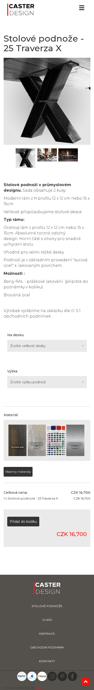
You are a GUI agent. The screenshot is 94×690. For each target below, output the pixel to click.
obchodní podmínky (47, 647)
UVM (39, 688)
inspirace (47, 633)
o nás (47, 620)
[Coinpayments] (32, 676)
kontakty (47, 661)
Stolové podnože (47, 606)
